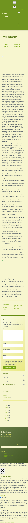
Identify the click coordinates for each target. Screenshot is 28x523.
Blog (16, 40)
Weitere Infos (22, 467)
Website (5, 355)
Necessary (4, 497)
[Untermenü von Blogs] (19, 12)
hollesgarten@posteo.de (6, 436)
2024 (6, 409)
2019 (6, 417)
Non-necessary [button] (3, 508)
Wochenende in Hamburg (8, 380)
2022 (6, 412)
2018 (6, 419)
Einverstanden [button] (14, 467)
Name (5, 343)
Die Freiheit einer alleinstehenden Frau (11, 375)
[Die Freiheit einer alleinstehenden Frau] (25, 377)
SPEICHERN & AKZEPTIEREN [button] (7, 522)
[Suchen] (26, 447)
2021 (6, 414)
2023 (6, 410)
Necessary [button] (2, 495)
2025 (6, 407)
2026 (6, 405)
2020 (6, 415)
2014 (6, 420)
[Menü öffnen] (14, 2)
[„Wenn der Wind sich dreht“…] (25, 386)
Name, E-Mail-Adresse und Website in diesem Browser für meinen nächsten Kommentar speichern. (13, 363)
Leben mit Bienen (6, 397)
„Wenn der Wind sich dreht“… (9, 384)
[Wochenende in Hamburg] (25, 381)
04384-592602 (8, 434)
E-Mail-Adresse (7, 349)
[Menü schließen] (14, 7)
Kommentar (6, 329)
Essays (4, 395)
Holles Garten (11, 459)
